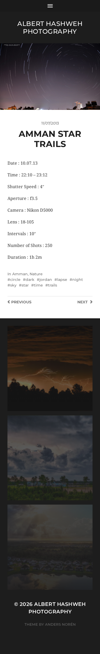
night (77, 279)
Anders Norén (60, 624)
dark (30, 279)
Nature (36, 274)
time (38, 285)
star (25, 285)
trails (52, 285)
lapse (62, 279)
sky (13, 285)
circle (15, 279)
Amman (20, 274)
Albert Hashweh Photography (49, 27)
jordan (45, 279)
